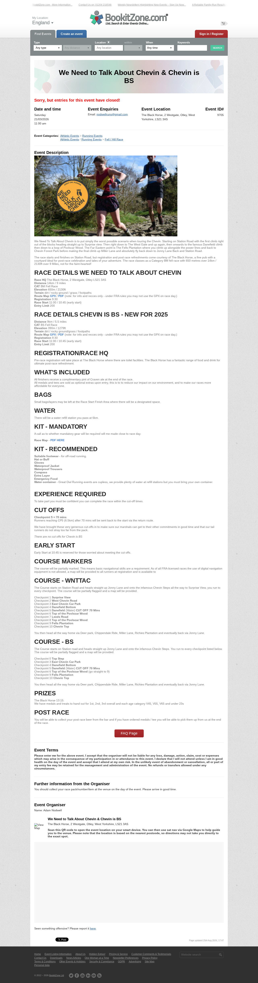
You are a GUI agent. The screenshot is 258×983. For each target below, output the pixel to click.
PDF (61, 296)
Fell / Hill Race (114, 139)
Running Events (92, 135)
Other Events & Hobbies (72, 961)
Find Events (42, 34)
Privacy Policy (149, 958)
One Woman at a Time (97, 958)
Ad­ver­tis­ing (135, 961)
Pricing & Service (118, 954)
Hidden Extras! (97, 954)
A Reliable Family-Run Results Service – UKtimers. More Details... (217, 4)
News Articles (73, 958)
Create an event (72, 34)
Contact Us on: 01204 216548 (84, 4)
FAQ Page (129, 733)
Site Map (149, 961)
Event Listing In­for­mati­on (58, 954)
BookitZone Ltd (56, 975)
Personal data (42, 965)
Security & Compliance (101, 961)
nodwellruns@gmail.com (112, 114)
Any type (41, 47)
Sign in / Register (211, 34)
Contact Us (40, 958)
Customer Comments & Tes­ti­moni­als (151, 954)
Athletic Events (69, 135)
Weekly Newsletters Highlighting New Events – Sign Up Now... (141, 4)
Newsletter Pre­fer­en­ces (125, 958)
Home (37, 954)
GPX (53, 296)
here (93, 928)
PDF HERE (57, 440)
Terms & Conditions (45, 961)
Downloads (56, 958)
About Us (80, 954)
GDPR (121, 961)
